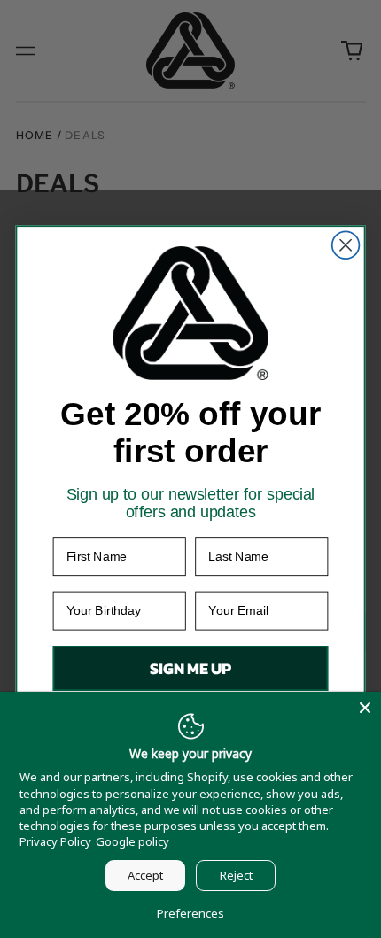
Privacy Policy (55, 841)
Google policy (132, 841)
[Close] (365, 708)
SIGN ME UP (190, 668)
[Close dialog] (346, 246)
